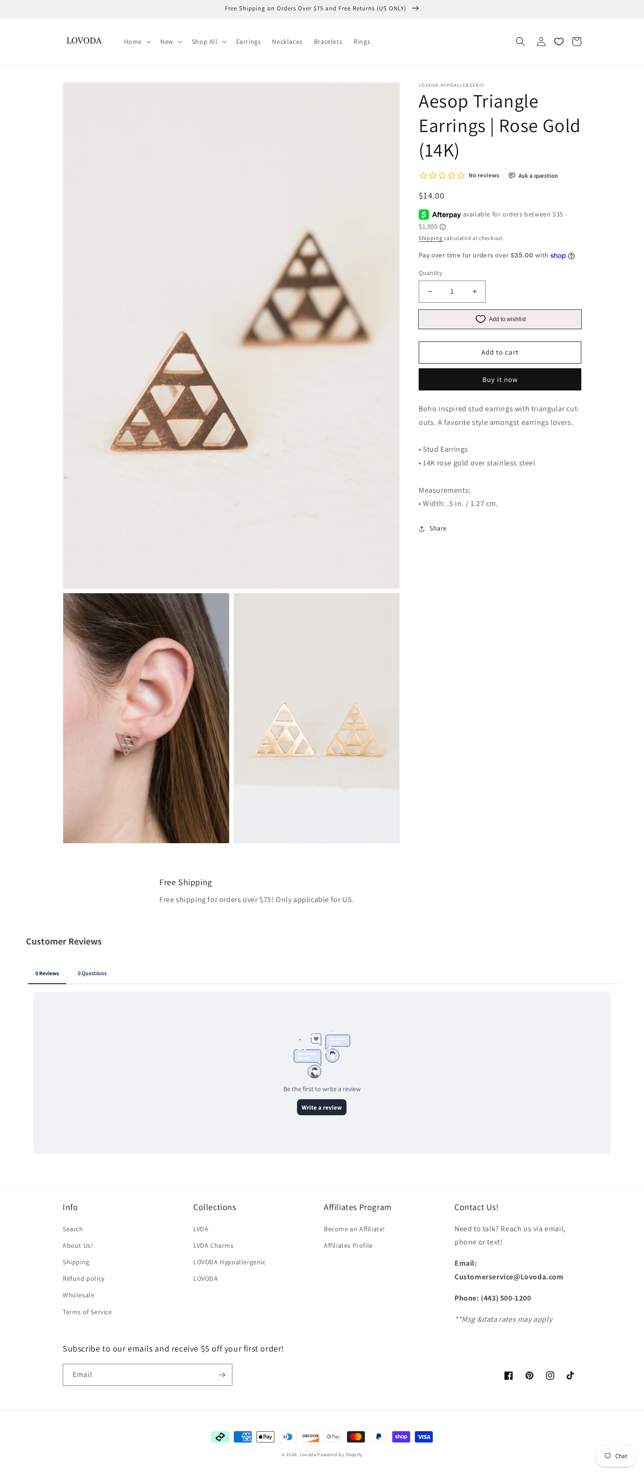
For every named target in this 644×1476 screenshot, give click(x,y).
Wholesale (78, 1295)
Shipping (431, 237)
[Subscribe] (221, 1375)
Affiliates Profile (348, 1245)
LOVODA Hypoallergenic (229, 1262)
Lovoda (308, 1454)
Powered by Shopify (340, 1454)
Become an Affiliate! (354, 1229)
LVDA (200, 1229)
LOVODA (205, 1278)
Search (73, 1229)
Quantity (430, 273)
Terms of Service (87, 1312)
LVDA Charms (213, 1245)
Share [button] (438, 528)
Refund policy (84, 1278)
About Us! (78, 1245)
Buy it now (500, 379)
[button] (136, 41)
